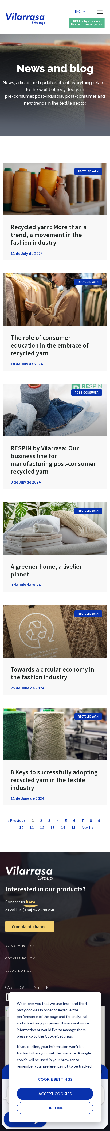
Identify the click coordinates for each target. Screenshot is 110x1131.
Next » (87, 827)
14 (63, 827)
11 (32, 827)
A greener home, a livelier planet (46, 570)
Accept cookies (55, 1093)
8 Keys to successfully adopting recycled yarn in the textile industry (54, 780)
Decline (55, 1108)
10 (21, 827)
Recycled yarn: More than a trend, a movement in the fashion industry (49, 235)
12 (42, 827)
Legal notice (18, 970)
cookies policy (20, 958)
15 (73, 827)
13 (52, 827)
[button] (100, 11)
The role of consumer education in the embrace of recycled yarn (50, 345)
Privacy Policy (20, 946)
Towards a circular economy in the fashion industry (52, 673)
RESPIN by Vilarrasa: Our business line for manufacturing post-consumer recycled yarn (53, 459)
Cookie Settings (55, 1079)
